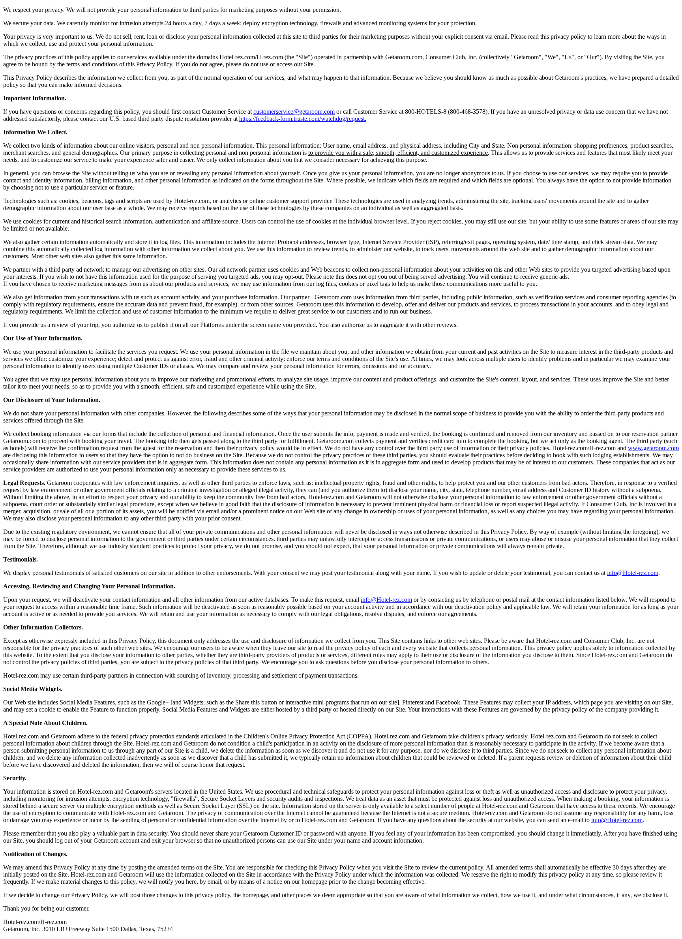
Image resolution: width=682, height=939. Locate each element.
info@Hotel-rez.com (632, 572)
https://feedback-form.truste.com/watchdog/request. (302, 118)
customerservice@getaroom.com (294, 111)
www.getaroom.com (653, 448)
